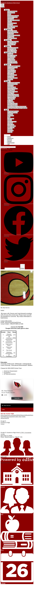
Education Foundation (13, 94)
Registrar (9, 22)
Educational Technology (13, 35)
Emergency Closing (12, 17)
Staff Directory (11, 28)
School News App (12, 23)
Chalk (8, 117)
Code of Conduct (11, 43)
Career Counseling (12, 55)
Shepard (9, 141)
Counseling (10, 54)
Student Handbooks (12, 78)
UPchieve (9, 132)
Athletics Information (12, 48)
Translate (13, 148)
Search (2, 268)
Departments (10, 34)
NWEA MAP (10, 127)
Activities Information (13, 41)
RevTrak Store (11, 99)
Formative (10, 129)
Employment (10, 19)
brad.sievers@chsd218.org (13, 322)
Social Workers (11, 60)
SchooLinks (10, 86)
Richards (9, 139)
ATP (8, 144)
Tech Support (10, 76)
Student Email (11, 69)
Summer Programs (12, 38)
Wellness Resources (12, 63)
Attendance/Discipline (13, 16)
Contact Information (12, 26)
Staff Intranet (10, 116)
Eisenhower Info (11, 70)
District (9, 136)
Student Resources (12, 75)
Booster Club (10, 93)
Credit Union (10, 118)
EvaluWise (10, 123)
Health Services (11, 57)
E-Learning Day (11, 72)
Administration (11, 13)
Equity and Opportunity (13, 20)
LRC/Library (10, 37)
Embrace (9, 120)
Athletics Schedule (12, 51)
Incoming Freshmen (12, 88)
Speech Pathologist (12, 61)
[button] (7, 10)
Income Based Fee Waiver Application (17, 108)
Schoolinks (10, 79)
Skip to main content (6, 1)
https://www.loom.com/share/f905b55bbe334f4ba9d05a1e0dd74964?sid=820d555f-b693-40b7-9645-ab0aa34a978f (17, 416)
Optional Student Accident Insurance (16, 106)
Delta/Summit (10, 142)
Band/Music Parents (12, 91)
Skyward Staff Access (13, 111)
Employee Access (12, 121)
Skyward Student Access (13, 66)
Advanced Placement (12, 32)
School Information (12, 11)
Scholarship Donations (13, 96)
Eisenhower (10, 138)
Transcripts (10, 25)
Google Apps (10, 73)
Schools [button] (7, 135)
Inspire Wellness (11, 126)
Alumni (9, 14)
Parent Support (11, 90)
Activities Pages (11, 44)
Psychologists (10, 58)
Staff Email (10, 114)
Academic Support (12, 31)
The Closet (10, 100)
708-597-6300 (8, 437)
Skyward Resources (12, 67)
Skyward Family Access (13, 83)
